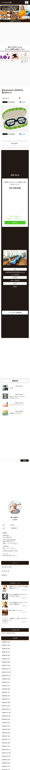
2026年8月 (5, 642)
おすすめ (5, 567)
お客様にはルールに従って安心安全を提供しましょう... (18, 587)
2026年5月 (5, 652)
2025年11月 (5, 672)
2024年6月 (5, 729)
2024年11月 (5, 712)
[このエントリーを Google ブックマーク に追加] (20, 102)
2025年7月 (5, 685)
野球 (4, 575)
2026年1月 (5, 665)
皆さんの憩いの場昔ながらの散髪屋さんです (24, 61)
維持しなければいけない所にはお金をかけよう (17, 397)
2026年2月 (5, 662)
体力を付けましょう (4, 60)
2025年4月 (5, 696)
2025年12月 (5, 669)
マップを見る (15, 274)
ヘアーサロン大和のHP (15, 313)
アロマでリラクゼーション (17, 405)
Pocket (23, 102)
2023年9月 (5, 759)
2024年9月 (5, 719)
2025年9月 (5, 679)
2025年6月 (5, 689)
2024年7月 (5, 726)
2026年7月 (5, 645)
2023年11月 (5, 753)
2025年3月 (5, 699)
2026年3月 (5, 659)
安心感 (11, 388)
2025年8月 (5, 682)
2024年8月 (5, 722)
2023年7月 (5, 766)
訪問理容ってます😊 (15, 413)
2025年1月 (5, 706)
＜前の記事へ (14, 143)
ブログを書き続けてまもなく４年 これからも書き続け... (18, 603)
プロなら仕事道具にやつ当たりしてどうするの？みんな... (18, 595)
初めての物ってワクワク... (16, 610)
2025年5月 (5, 692)
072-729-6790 (15, 188)
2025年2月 (5, 702)
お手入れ (5, 571)
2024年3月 (5, 739)
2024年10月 (5, 716)
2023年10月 (5, 756)
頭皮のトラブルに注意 (14, 60)
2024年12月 (5, 709)
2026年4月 (5, 655)
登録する (15, 223)
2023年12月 (5, 749)
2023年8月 (5, 763)
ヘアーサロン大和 (6, 2)
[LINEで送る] (11, 102)
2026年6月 (5, 648)
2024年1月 (5, 746)
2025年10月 (5, 675)
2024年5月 (5, 732)
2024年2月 (5, 743)
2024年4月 (5, 736)
